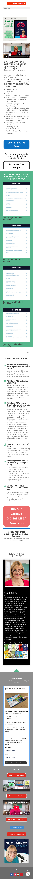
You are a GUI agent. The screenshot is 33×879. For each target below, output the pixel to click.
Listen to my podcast (16, 834)
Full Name (8, 747)
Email (6, 754)
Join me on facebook (16, 775)
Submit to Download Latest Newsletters (16, 763)
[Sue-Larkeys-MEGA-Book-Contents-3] (16, 299)
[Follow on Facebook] (11, 874)
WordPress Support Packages (11, 870)
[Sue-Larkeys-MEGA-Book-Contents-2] (16, 257)
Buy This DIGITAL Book (16, 144)
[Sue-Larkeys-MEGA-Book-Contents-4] (16, 342)
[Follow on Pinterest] (21, 874)
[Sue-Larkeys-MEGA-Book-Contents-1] (16, 215)
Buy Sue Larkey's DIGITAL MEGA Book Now (16, 516)
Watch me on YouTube (16, 796)
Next (27, 352)
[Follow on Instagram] (15, 874)
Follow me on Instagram (16, 819)
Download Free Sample (16, 165)
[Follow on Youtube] (18, 874)
